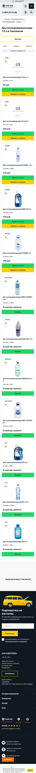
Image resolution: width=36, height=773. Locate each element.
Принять (30, 770)
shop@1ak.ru (6, 668)
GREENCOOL (8, 359)
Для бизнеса (9, 674)
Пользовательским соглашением (16, 641)
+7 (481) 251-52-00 (9, 12)
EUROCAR (7, 189)
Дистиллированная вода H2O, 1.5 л (15, 502)
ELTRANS (7, 145)
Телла (6, 57)
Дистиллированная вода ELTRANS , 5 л (17, 253)
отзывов (11, 728)
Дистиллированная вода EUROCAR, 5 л (17, 209)
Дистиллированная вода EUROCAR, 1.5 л (17, 339)
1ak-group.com (7, 722)
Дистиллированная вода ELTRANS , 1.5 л (17, 165)
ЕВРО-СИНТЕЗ (8, 277)
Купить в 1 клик (18, 90)
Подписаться (10, 633)
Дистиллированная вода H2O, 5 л (15, 542)
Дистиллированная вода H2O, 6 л (15, 462)
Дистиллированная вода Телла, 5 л (15, 121)
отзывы (18, 722)
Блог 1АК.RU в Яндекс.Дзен (13, 755)
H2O (6, 443)
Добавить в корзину (18, 94)
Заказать (18, 312)
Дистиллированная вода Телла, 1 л (15, 77)
